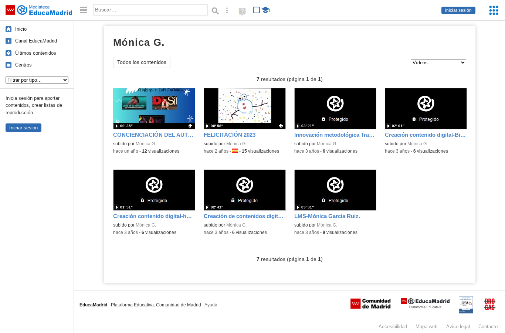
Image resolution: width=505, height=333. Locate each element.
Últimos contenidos (35, 53)
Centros (23, 65)
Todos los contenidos (141, 62)
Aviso (458, 326)
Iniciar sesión (458, 10)
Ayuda (210, 304)
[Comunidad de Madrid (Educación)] (370, 307)
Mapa (426, 326)
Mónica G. (146, 144)
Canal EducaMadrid (36, 41)
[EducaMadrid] (425, 306)
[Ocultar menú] (83, 10)
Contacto (488, 326)
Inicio (21, 29)
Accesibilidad (393, 326)
